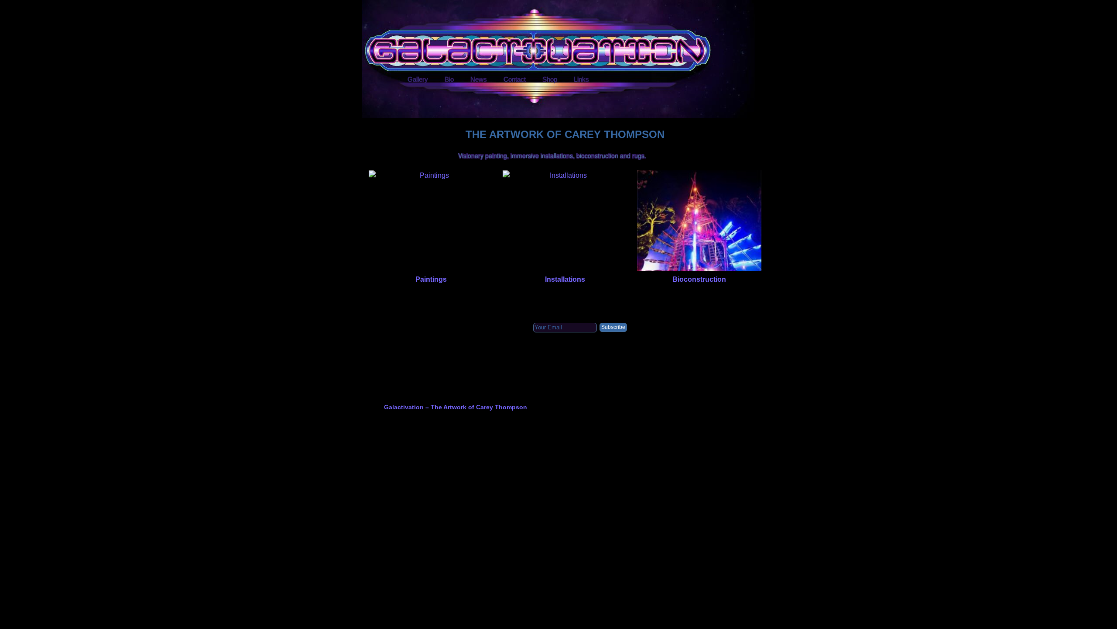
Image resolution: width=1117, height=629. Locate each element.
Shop (549, 79)
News (478, 79)
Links (581, 79)
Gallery (418, 79)
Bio (449, 79)
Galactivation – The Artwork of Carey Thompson (455, 407)
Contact (515, 79)
